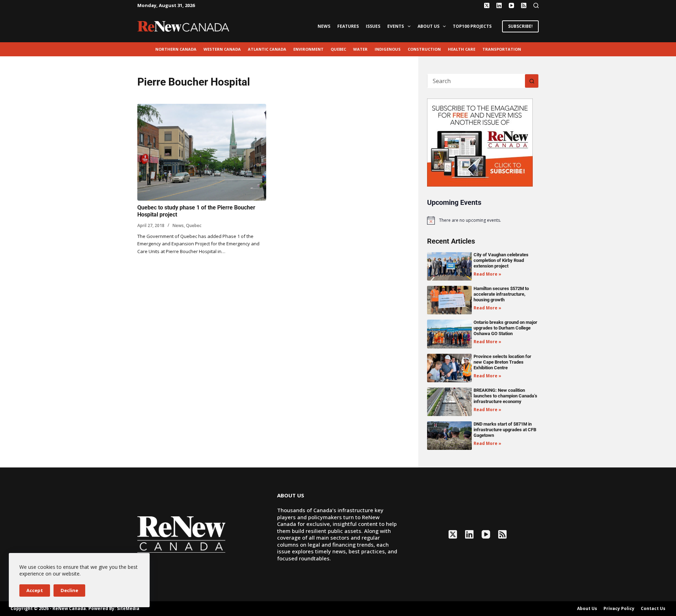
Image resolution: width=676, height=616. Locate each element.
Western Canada (222, 49)
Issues (373, 26)
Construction (424, 49)
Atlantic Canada (267, 49)
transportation (501, 49)
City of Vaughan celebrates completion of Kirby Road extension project (501, 260)
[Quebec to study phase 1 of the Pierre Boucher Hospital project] (201, 152)
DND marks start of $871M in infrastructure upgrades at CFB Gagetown (505, 429)
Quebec (338, 49)
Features (348, 26)
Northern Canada (175, 49)
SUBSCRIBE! (520, 26)
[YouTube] (511, 5)
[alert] (483, 220)
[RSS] (523, 5)
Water (360, 49)
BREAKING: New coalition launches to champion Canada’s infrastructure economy (505, 396)
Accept (34, 590)
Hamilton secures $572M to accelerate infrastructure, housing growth (501, 294)
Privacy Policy (618, 608)
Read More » (487, 274)
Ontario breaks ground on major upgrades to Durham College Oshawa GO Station (505, 328)
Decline (69, 590)
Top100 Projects (472, 26)
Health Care (461, 49)
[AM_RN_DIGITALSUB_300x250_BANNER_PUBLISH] (480, 142)
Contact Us (653, 608)
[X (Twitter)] (486, 5)
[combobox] (476, 81)
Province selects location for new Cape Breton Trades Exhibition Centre (502, 362)
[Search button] (531, 81)
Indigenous (388, 49)
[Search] (536, 5)
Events (395, 26)
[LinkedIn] (499, 5)
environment (308, 49)
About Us (428, 26)
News (324, 26)
